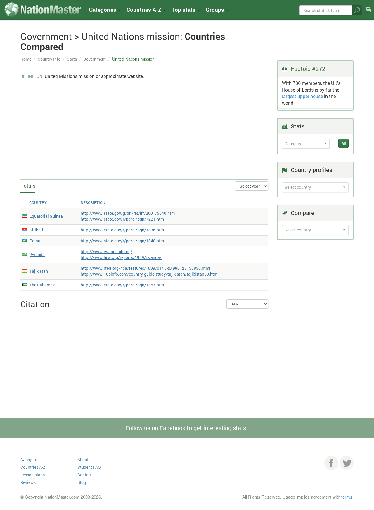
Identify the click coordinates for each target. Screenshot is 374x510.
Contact (84, 475)
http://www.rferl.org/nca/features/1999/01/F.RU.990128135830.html (145, 268)
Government (94, 59)
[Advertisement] (144, 128)
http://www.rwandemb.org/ (106, 251)
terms (346, 497)
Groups (216, 9)
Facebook (331, 463)
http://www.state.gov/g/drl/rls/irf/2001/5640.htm (128, 213)
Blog (81, 482)
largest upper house (302, 96)
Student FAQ (89, 467)
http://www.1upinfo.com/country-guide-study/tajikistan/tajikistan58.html (150, 274)
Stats (72, 59)
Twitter (347, 463)
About (83, 459)
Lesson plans (32, 475)
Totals (27, 185)
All (344, 143)
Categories (103, 9)
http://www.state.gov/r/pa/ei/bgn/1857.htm (122, 285)
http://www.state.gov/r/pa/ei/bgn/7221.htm (122, 219)
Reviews (28, 482)
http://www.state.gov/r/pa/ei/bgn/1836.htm (122, 230)
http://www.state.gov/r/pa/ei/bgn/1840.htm (122, 240)
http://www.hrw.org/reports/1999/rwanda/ (121, 257)
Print (368, 13)
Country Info (49, 59)
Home (25, 59)
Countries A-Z (32, 467)
